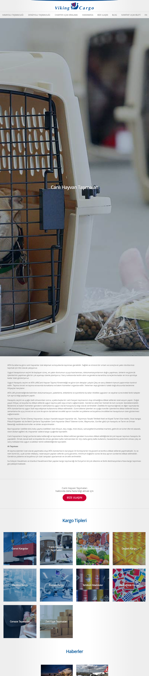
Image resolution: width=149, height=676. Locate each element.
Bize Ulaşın (102, 15)
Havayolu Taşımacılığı (12, 15)
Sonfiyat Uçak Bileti (131, 15)
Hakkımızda (87, 15)
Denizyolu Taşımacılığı (39, 15)
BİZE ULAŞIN (74, 497)
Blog (114, 15)
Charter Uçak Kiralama (66, 15)
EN (146, 15)
